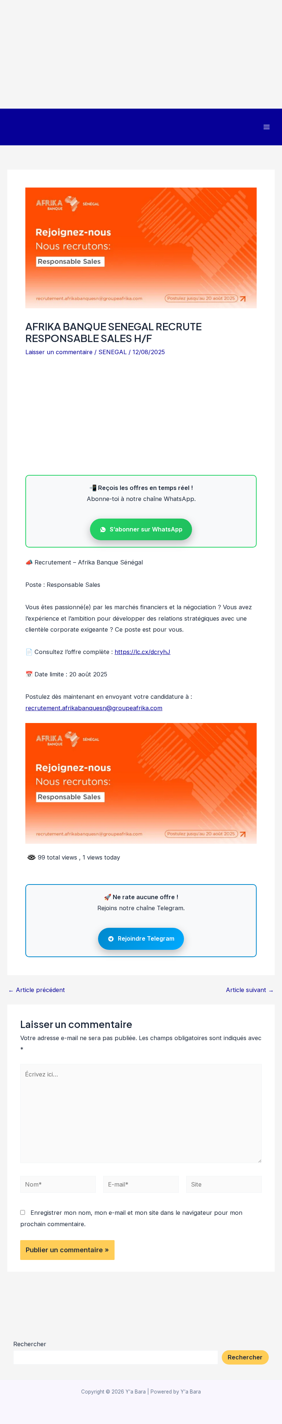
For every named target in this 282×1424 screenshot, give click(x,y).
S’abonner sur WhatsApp (146, 529)
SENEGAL (112, 352)
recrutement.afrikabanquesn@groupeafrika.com (93, 708)
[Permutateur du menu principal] (266, 127)
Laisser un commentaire (59, 352)
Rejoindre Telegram (146, 938)
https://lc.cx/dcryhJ (142, 651)
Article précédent (36, 990)
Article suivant (250, 990)
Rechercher (29, 1344)
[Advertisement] (141, 54)
